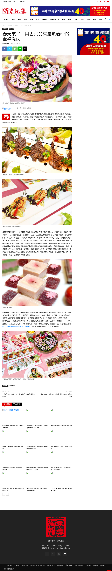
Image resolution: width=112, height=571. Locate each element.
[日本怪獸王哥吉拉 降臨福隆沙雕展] (61, 416)
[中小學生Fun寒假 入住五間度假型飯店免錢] (61, 479)
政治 (19, 19)
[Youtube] (108, 1)
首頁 (3, 25)
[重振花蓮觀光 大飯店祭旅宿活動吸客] (61, 437)
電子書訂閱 (25, 565)
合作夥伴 (17, 565)
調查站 (44, 19)
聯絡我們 (102, 565)
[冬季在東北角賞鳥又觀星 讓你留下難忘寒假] (13, 479)
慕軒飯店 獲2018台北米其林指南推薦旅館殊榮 (56, 395)
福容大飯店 (12, 385)
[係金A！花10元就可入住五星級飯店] (13, 437)
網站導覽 (95, 565)
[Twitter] (104, 1)
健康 (88, 19)
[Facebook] (97, 1)
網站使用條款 (79, 565)
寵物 (94, 19)
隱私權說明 (60, 565)
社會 (63, 19)
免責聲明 (88, 565)
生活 (82, 19)
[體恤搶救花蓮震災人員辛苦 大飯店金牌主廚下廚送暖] (37, 458)
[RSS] (100, 1)
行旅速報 (11, 28)
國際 (31, 19)
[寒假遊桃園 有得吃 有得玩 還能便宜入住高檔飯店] (61, 458)
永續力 (6, 19)
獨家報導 (6, 44)
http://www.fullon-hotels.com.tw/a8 (16, 327)
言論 (37, 19)
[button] (106, 19)
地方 (75, 19)
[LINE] (20, 49)
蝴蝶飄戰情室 (54, 19)
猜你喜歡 (7, 404)
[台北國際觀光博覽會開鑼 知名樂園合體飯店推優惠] (37, 437)
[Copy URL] (25, 49)
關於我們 (9, 565)
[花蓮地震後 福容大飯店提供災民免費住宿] (13, 458)
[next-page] (7, 494)
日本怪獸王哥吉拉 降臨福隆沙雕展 (61, 425)
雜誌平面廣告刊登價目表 (37, 565)
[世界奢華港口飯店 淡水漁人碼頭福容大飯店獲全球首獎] (37, 416)
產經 (69, 19)
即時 (13, 19)
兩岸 (25, 19)
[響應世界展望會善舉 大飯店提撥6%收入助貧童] (37, 479)
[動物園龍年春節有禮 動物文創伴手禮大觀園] (13, 416)
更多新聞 (16, 404)
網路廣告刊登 (51, 565)
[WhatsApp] (14, 49)
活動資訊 (9, 25)
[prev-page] (3, 494)
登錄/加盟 (22, 1)
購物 (100, 19)
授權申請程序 (69, 565)
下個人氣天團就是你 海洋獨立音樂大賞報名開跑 (18, 395)
